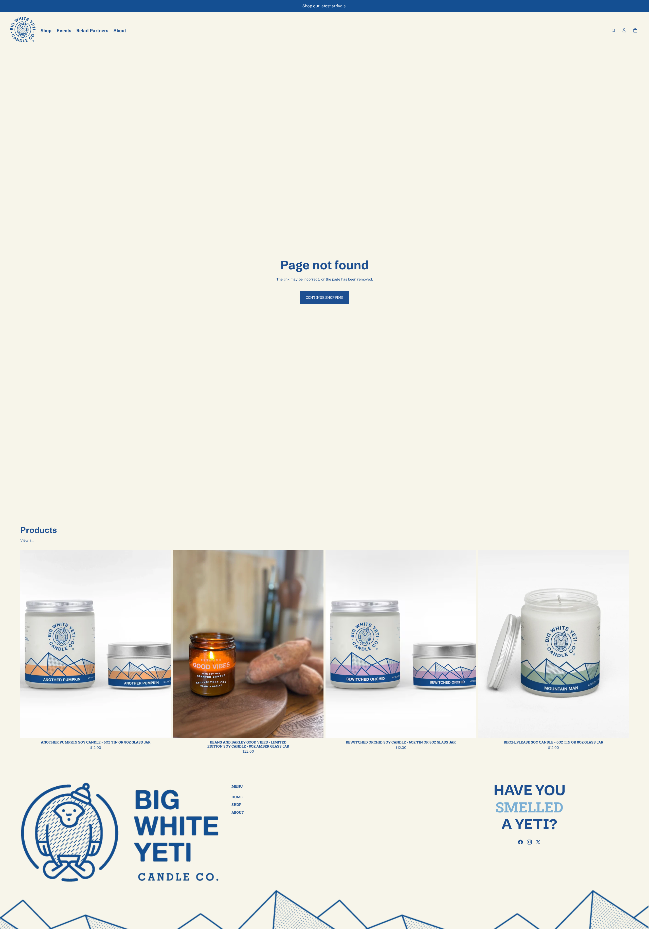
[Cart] (635, 30)
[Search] (613, 30)
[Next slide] (163, 644)
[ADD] (315, 730)
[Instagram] (529, 842)
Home (237, 796)
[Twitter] (538, 842)
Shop (236, 804)
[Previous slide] (27, 644)
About (237, 812)
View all (26, 540)
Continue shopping (324, 297)
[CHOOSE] (163, 730)
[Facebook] (520, 842)
